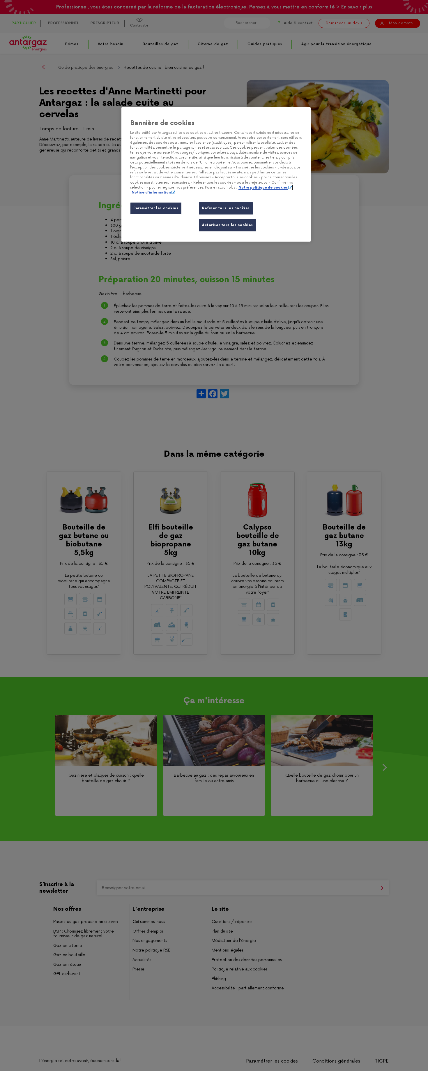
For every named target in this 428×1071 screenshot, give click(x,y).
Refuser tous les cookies (226, 208)
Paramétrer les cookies (155, 208)
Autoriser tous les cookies (227, 225)
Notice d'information (151, 192)
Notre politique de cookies (263, 187)
